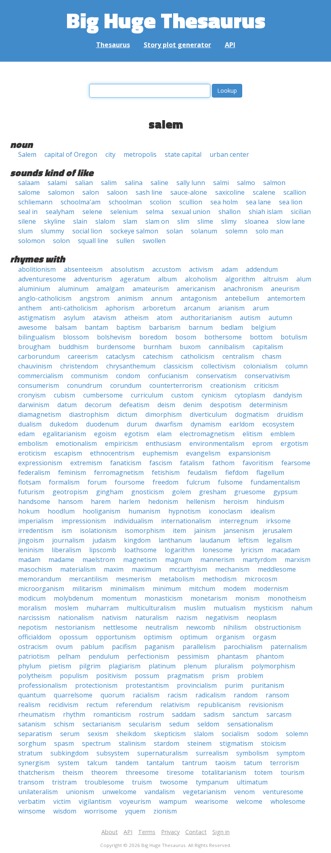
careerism (83, 356)
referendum (134, 704)
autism (250, 317)
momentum (118, 598)
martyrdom (260, 559)
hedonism (163, 501)
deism (166, 404)
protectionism (96, 685)
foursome (130, 482)
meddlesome (277, 569)
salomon (61, 192)
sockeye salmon (134, 231)
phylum (29, 666)
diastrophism (89, 414)
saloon (117, 192)
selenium (124, 211)
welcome (249, 801)
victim (62, 801)
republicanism (219, 704)
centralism (238, 356)
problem (250, 675)
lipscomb (102, 549)
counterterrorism (175, 385)
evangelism (203, 453)
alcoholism (201, 279)
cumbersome (103, 395)
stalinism (132, 743)
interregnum (238, 520)
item (179, 530)
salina (133, 182)
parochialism (243, 646)
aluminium (34, 288)
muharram (102, 607)
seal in (28, 211)
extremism (86, 462)
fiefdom (236, 472)
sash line (149, 192)
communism (89, 375)
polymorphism (273, 666)
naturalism (151, 617)
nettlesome (120, 627)
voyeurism (135, 801)
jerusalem (277, 530)
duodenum (102, 424)
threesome (142, 772)
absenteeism (83, 269)
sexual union (191, 211)
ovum (64, 646)
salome (29, 192)
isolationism (98, 530)
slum (25, 231)
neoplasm (262, 617)
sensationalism (250, 724)
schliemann (35, 202)
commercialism (40, 375)
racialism (146, 695)
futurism (31, 491)
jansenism (239, 530)
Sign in (221, 832)
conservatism (216, 375)
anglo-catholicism (44, 298)
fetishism (166, 472)
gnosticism (147, 491)
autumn (280, 317)
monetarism (209, 598)
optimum (193, 636)
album (167, 279)
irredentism (35, 530)
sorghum (32, 743)
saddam (183, 714)
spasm (64, 743)
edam (26, 433)
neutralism (161, 627)
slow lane (291, 221)
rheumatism (36, 714)
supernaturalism (162, 753)
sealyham (60, 211)
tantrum (194, 762)
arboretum (159, 308)
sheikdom (131, 733)
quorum (113, 695)
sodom (267, 733)
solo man (269, 231)
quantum (32, 695)
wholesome (287, 801)
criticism (266, 385)
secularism (145, 724)
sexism (98, 733)
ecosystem (278, 424)
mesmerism (133, 578)
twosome (174, 782)
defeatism (134, 404)
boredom (153, 337)
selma (154, 211)
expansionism (249, 453)
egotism (136, 433)
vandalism (160, 791)
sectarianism (101, 724)
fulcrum (198, 482)
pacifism (124, 646)
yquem (135, 811)
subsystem (112, 753)
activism (201, 269)
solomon (31, 240)
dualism (30, 424)
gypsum (285, 491)
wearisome (211, 801)
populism (74, 675)
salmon (274, 182)
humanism (144, 511)
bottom (261, 337)
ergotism (294, 443)
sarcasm (278, 714)
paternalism (288, 646)
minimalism (127, 588)
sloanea (256, 221)
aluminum (73, 288)
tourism (292, 772)
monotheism (287, 598)
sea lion (290, 202)
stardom (166, 743)
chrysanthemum (130, 366)
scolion (160, 202)
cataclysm (120, 356)
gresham (212, 491)
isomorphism (145, 530)
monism (247, 598)
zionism (165, 811)
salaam (29, 182)
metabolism (177, 578)
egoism (105, 433)
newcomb (200, 627)
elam (164, 433)
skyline (54, 221)
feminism (72, 472)
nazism (186, 617)
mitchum (202, 588)
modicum (32, 598)
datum (67, 404)
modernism (271, 588)
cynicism (213, 395)
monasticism (163, 598)
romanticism (112, 714)
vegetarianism (204, 791)
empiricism (121, 443)
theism (73, 772)
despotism (225, 404)
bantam (96, 327)
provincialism (197, 685)
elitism (252, 433)
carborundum (39, 356)
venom (244, 791)
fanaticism (125, 462)
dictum (127, 414)
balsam (66, 327)
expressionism (40, 462)
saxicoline (230, 192)
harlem (129, 501)
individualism (133, 520)
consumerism (38, 385)
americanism (196, 288)
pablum (92, 646)
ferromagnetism (119, 472)
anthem (30, 308)
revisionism (266, 704)
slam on (157, 221)
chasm (271, 356)
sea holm (224, 202)
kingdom (137, 540)
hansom (70, 501)
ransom (277, 695)
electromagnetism (207, 433)
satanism (32, 724)
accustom (166, 269)
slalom (105, 221)
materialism (78, 569)
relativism (175, 704)
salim (109, 182)
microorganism (41, 588)
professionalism (42, 685)
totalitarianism (224, 772)
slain (80, 221)
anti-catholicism (73, 308)
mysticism (268, 607)
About (109, 832)
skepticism (170, 733)
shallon (229, 211)
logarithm (180, 549)
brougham (34, 346)
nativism (114, 617)
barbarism (164, 327)
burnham (157, 346)
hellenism (200, 501)
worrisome (100, 811)
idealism (262, 511)
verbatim (31, 801)
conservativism (267, 375)
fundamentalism (275, 482)
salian (84, 182)
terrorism (284, 762)
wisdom (64, 811)
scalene (264, 192)
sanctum (245, 714)
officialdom (34, 636)
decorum (98, 404)
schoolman (125, 202)
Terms (146, 832)
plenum (195, 666)
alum (303, 279)
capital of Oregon (70, 154)
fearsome (295, 462)
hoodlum (61, 511)
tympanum (212, 782)
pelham (69, 656)
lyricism (252, 549)
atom (164, 317)
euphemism (160, 453)
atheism (136, 317)
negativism (222, 617)
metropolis (140, 154)
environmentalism (216, 443)
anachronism (243, 288)
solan (174, 231)
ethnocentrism (112, 453)
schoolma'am (81, 202)
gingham (109, 491)
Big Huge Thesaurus (165, 20)
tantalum (160, 762)
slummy (52, 231)
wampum (173, 801)
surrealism (212, 753)
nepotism (32, 627)
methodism (220, 578)
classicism (178, 366)
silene (27, 221)
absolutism (127, 269)
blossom (76, 337)
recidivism (63, 704)
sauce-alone (188, 192)
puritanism (267, 685)
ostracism (33, 646)
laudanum (215, 540)
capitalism (268, 346)
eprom (262, 443)
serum (70, 733)
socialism (235, 733)
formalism (64, 482)
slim (183, 221)
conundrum (84, 385)
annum (161, 298)
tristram (64, 782)
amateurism (150, 288)
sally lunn (190, 182)
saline (159, 182)
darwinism (33, 404)
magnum (178, 559)
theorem (104, 772)
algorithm (240, 279)
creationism (228, 385)
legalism (279, 540)
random (246, 695)
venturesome (283, 791)
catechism (158, 356)
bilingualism (36, 337)
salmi (221, 182)
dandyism (287, 395)
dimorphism (163, 414)
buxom (190, 346)
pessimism (193, 656)
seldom (208, 724)
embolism (33, 443)
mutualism (229, 607)
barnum (201, 327)
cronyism (32, 395)
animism (130, 298)
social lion (87, 231)
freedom (165, 482)
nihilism (235, 627)
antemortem (286, 298)
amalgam (110, 288)
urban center (229, 154)
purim (234, 685)
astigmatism (36, 317)
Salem (27, 154)
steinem (199, 743)
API (230, 44)
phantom (270, 656)
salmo (246, 182)
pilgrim (90, 666)
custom (182, 395)
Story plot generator (177, 44)
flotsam (29, 482)
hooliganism (101, 511)
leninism (31, 549)
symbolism (252, 753)
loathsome (140, 549)
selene (92, 211)
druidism (290, 414)
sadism (213, 714)
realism (29, 704)
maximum (146, 569)
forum (97, 482)
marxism (297, 559)
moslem (66, 607)
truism (142, 782)
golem (181, 491)
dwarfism (168, 424)
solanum (204, 231)
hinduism (270, 501)
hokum (29, 511)
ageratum (135, 279)
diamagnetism (39, 414)
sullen (125, 240)
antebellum (242, 298)
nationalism (76, 617)
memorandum (39, 578)
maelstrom (98, 559)
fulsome (230, 482)
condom (128, 375)
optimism (158, 636)
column (296, 366)
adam (229, 269)
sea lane (258, 202)
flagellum (270, 472)
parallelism (199, 646)
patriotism (34, 656)
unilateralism (38, 791)
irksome (278, 520)
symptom (291, 753)
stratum (30, 753)
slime (205, 221)
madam (29, 559)
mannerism (217, 559)
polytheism (35, 675)
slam (130, 221)
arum (261, 308)
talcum (97, 762)
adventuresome (42, 279)
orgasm (264, 636)
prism (220, 675)
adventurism (93, 279)
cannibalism (227, 346)
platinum (162, 666)
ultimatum (252, 782)
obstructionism (278, 627)
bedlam (232, 327)
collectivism (218, 366)
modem (234, 588)
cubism (64, 395)
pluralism (229, 666)
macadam (285, 549)
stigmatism (236, 743)
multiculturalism (151, 607)
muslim (194, 607)
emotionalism (76, 443)
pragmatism (185, 675)
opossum (73, 636)
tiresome (180, 772)
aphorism (119, 308)
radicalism (210, 695)
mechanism (232, 569)
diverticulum (208, 414)
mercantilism (88, 578)
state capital (183, 154)
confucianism (168, 375)
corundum (125, 385)
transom (31, 782)
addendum (262, 269)
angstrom (94, 298)
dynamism (206, 424)
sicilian (301, 211)
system (68, 762)
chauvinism (35, 366)
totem (263, 772)
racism (177, 695)
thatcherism (36, 772)
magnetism (140, 559)
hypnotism (184, 511)
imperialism (35, 520)
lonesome (218, 549)
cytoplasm (250, 395)
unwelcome (119, 791)
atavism (104, 317)
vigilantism (95, 801)
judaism (104, 540)
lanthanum (175, 540)
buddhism (73, 346)
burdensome (115, 346)
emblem (282, 433)
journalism (68, 540)
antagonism (198, 298)
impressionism (83, 520)
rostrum (151, 714)
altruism (275, 279)
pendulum (103, 656)
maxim (114, 569)
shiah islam (266, 211)
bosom (185, 337)
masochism (35, 569)
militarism (87, 588)
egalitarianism (64, 433)
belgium (263, 327)
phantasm (232, 656)
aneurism (285, 288)
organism (230, 636)
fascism (160, 462)
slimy (229, 221)
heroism (235, 501)
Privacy (170, 832)
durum (137, 424)
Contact (196, 832)
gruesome (249, 491)
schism (64, 724)
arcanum (197, 308)
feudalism (202, 472)
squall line (93, 240)
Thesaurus (113, 44)
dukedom (64, 424)
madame (61, 559)
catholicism (197, 356)
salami (57, 182)
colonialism (260, 366)
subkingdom (69, 753)
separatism (35, 733)
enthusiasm (163, 443)
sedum (179, 724)
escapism (68, 453)
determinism (268, 404)
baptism (128, 327)
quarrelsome (73, 695)
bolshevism (114, 337)
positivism (111, 675)
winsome (31, 811)
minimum (167, 588)
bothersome (223, 337)
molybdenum (73, 598)
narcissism (34, 617)
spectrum (96, 743)
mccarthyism (188, 569)
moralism (32, 607)
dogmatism (252, 414)
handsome (34, 501)
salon (90, 192)
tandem (126, 762)
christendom (79, 366)
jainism (205, 530)
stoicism (273, 743)
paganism (159, 646)
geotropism (70, 491)
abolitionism (37, 269)
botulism (294, 337)
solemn (236, 231)
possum (147, 675)
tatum (253, 762)
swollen (154, 240)
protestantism (147, 685)
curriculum (147, 395)
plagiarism (124, 666)
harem (101, 501)
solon (61, 240)
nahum (301, 607)
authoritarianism (206, 317)
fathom (223, 462)
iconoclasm (225, 511)
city (110, 154)
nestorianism (75, 627)
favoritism (258, 462)
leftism (248, 540)
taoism (225, 762)
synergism (34, 762)
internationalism (186, 520)
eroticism (32, 453)
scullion (190, 202)
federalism (34, 472)
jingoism (31, 540)
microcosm (261, 578)
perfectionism (148, 656)
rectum (97, 704)
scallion (294, 192)
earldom (241, 424)
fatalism (192, 462)
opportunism (116, 636)
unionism (80, 791)
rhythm (74, 714)
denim (192, 404)
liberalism (66, 549)
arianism (231, 308)
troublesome (104, 782)
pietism (60, 666)
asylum (74, 317)
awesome (32, 327)
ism (66, 530)
